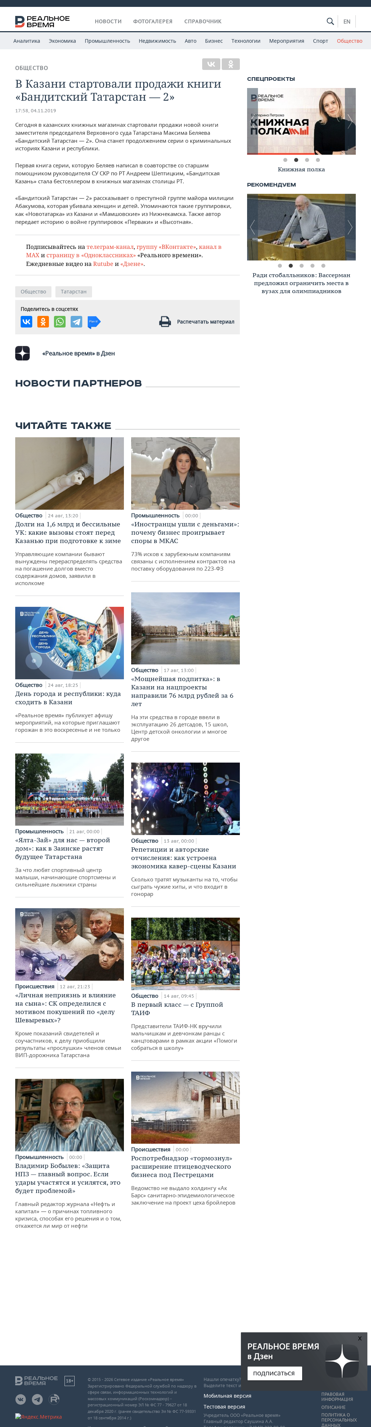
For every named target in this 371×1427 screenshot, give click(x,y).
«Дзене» (131, 263)
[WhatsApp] (60, 321)
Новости (108, 21)
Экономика (62, 40)
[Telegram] (76, 321)
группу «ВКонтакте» (166, 246)
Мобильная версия (227, 1395)
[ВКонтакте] (211, 64)
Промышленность (107, 40)
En (346, 21)
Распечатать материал (205, 321)
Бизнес (214, 40)
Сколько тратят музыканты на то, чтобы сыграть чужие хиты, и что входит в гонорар (184, 871)
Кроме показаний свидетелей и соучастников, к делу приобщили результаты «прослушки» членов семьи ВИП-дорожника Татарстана (68, 1025)
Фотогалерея (153, 21)
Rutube (103, 263)
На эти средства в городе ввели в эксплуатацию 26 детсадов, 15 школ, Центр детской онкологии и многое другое (182, 708)
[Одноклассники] (231, 64)
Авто (190, 40)
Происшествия (35, 986)
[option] (301, 121)
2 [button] (296, 160)
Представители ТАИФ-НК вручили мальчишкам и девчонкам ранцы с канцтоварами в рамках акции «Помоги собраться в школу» (184, 1025)
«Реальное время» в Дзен (78, 353)
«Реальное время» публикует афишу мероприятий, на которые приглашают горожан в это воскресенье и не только (68, 711)
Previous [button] (252, 121)
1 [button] (285, 160)
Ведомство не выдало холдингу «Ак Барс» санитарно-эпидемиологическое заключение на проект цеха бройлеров (183, 1180)
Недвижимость (157, 40)
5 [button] (323, 266)
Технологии (246, 40)
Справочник (203, 21)
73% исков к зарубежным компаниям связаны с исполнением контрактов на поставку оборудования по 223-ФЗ (185, 546)
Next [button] (350, 121)
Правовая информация (337, 1397)
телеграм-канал (110, 246)
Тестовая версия (224, 1406)
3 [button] (306, 160)
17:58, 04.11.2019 (35, 111)
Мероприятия (286, 40)
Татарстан (74, 291)
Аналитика (26, 40)
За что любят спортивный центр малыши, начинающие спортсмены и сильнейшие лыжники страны (65, 862)
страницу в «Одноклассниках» (91, 255)
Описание (333, 1407)
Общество (349, 40)
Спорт (320, 40)
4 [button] (317, 160)
